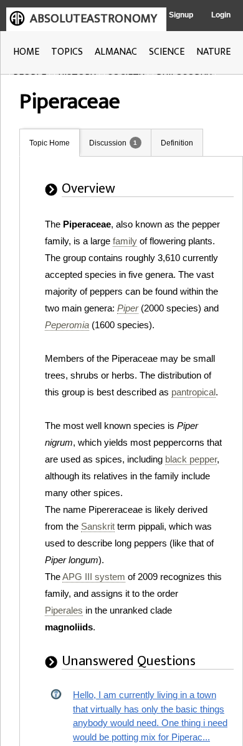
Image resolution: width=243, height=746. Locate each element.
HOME (26, 52)
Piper (127, 308)
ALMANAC (116, 52)
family (125, 241)
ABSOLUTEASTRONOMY (93, 18)
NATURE (213, 52)
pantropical (193, 392)
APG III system (93, 576)
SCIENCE (166, 52)
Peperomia (67, 325)
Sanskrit (98, 526)
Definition (177, 143)
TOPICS (67, 52)
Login (221, 15)
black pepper (191, 459)
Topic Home (49, 143)
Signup (181, 15)
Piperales (64, 610)
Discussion (107, 143)
